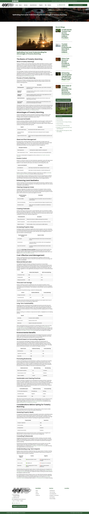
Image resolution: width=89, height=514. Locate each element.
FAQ (46, 5)
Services (26, 5)
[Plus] (17, 1)
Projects (41, 5)
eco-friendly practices (39, 478)
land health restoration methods (27, 253)
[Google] (16, 1)
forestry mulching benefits (28, 76)
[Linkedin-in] (14, 1)
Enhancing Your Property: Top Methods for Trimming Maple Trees (67, 76)
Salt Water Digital (79, 512)
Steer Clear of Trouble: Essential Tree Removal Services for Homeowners (66, 90)
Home (16, 5)
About (20, 5)
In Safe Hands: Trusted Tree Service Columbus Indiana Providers (67, 34)
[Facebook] (12, 1)
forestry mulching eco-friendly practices (30, 110)
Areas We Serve (33, 5)
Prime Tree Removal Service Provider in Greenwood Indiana (66, 63)
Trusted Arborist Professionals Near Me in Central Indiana (66, 48)
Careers (49, 5)
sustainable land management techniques (28, 402)
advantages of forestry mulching (27, 330)
